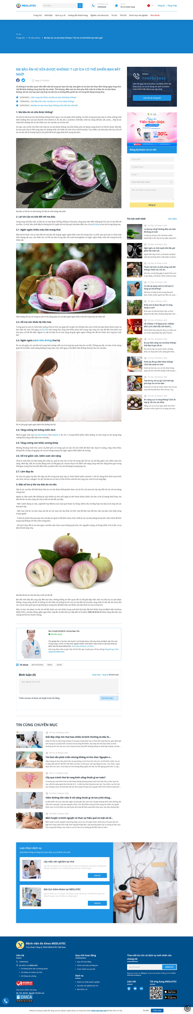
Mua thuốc (155, 15)
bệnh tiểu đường (42, 340)
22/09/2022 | (48, 97)
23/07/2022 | (49, 105)
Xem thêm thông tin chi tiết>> (83, 646)
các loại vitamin (41, 435)
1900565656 (23, 962)
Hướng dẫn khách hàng (78, 15)
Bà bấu (50, 665)
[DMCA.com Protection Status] (24, 998)
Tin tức (114, 15)
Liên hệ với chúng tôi (152, 98)
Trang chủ (20, 38)
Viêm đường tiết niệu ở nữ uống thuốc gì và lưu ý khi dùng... (79, 797)
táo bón (45, 329)
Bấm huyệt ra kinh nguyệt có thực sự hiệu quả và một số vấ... (79, 817)
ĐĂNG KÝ (169, 967)
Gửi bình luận (107, 698)
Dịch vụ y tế (60, 15)
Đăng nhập (172, 5)
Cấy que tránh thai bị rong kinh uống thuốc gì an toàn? (76, 777)
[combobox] (152, 182)
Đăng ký (161, 5)
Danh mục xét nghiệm (138, 15)
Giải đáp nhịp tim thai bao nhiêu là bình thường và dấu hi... (78, 736)
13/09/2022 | (47, 101)
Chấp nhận (157, 1010)
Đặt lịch (97, 875)
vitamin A (56, 435)
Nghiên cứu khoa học (99, 15)
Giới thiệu (48, 15)
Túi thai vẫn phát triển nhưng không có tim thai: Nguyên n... (79, 757)
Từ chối (146, 1010)
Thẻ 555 (123, 15)
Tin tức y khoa (34, 38)
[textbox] (152, 182)
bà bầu (96, 224)
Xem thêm (172, 219)
